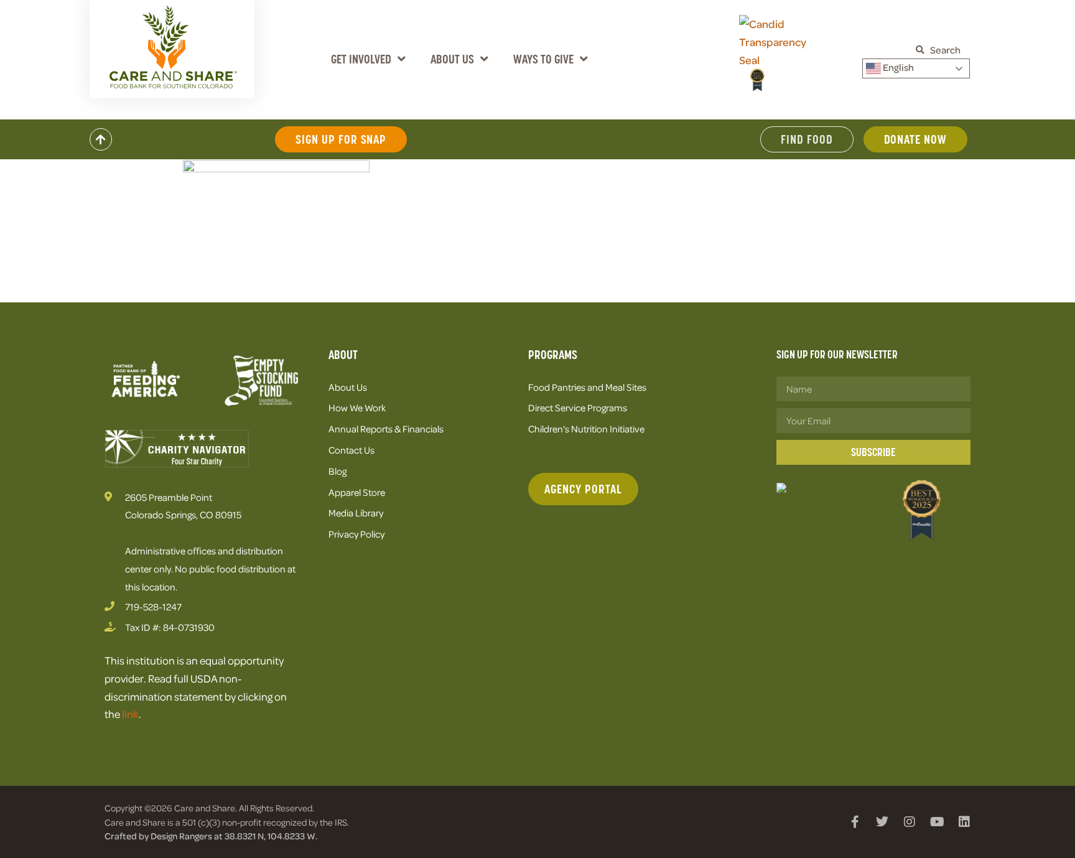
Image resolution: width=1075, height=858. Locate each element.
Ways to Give (543, 59)
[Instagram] (909, 822)
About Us (452, 59)
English (897, 67)
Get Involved (361, 59)
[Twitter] (882, 822)
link (130, 713)
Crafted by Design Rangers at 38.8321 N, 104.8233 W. (211, 835)
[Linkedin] (964, 822)
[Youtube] (937, 822)
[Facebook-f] (855, 822)
